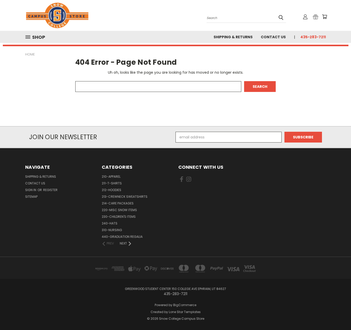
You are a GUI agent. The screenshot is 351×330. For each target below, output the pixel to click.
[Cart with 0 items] (324, 16)
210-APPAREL (111, 176)
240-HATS (109, 223)
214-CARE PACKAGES (118, 203)
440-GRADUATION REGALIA (122, 236)
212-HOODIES (111, 190)
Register (50, 190)
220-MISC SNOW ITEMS (119, 210)
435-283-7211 (313, 37)
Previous (337, 314)
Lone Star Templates (185, 312)
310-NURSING (112, 230)
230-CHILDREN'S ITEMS (119, 216)
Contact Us (273, 37)
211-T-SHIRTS (112, 183)
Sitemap (31, 196)
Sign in (31, 190)
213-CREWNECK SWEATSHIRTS (124, 196)
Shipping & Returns (233, 37)
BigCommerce (184, 305)
